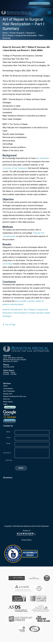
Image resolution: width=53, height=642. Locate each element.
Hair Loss (6, 399)
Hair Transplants (9, 391)
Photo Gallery (8, 402)
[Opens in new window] (20, 553)
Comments (7, 453)
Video (5, 404)
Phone (9, 443)
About (5, 386)
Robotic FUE (7, 394)
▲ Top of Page (9, 324)
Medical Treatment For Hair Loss (14, 396)
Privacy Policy (26, 540)
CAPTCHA (8, 460)
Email (9, 437)
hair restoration (42, 158)
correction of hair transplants (15, 168)
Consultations (8, 388)
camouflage (8, 264)
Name (9, 432)
